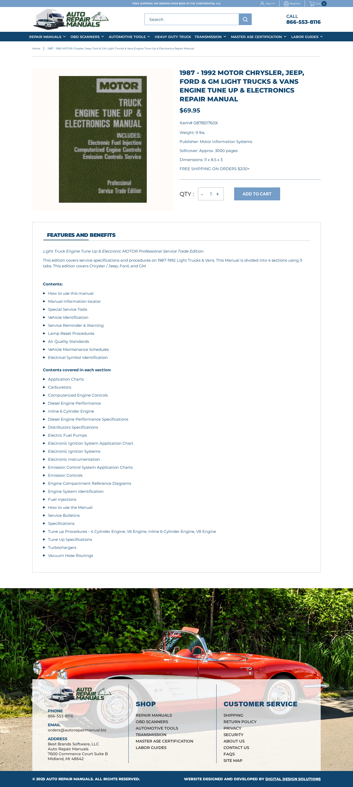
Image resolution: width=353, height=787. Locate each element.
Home (36, 48)
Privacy (232, 728)
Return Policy (240, 721)
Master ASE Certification (256, 37)
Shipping (233, 715)
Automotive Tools (127, 37)
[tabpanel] (176, 403)
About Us (234, 741)
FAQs (229, 754)
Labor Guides (304, 37)
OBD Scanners (85, 37)
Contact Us (236, 747)
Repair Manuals (45, 37)
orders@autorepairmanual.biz (77, 730)
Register (295, 3)
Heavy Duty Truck (173, 37)
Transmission (208, 37)
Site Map (233, 760)
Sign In (270, 3)
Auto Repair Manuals (69, 779)
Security (233, 734)
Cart (318, 4)
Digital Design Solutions (293, 779)
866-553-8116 (303, 22)
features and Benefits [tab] (81, 235)
